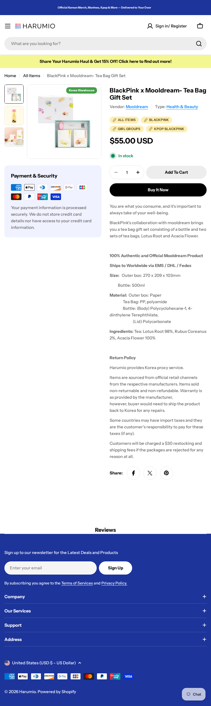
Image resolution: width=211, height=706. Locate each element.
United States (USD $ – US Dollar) (44, 662)
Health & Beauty (182, 106)
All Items (31, 75)
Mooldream (137, 106)
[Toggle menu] (7, 26)
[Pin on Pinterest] (166, 473)
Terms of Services (77, 583)
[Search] (199, 43)
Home (10, 75)
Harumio (27, 691)
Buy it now (158, 189)
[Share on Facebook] (133, 473)
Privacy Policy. (114, 583)
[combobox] (105, 43)
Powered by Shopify (57, 691)
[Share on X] (150, 473)
